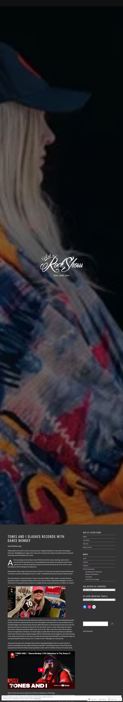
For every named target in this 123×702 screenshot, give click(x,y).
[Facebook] (84, 607)
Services (85, 544)
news (84, 558)
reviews (85, 562)
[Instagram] (89, 607)
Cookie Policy (37, 698)
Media (85, 536)
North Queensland (88, 569)
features (85, 565)
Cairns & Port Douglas (92, 579)
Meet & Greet (87, 547)
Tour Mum (86, 540)
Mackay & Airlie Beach (92, 574)
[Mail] (94, 607)
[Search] (112, 624)
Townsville (88, 577)
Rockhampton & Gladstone (93, 572)
